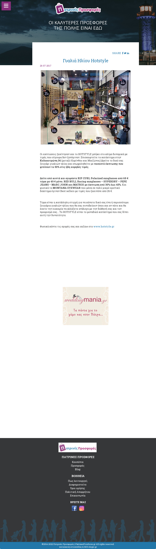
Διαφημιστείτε (78, 484)
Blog (77, 469)
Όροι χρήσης (77, 488)
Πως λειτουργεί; (77, 480)
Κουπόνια (77, 462)
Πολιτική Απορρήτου (77, 491)
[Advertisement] (85, 261)
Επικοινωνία (77, 495)
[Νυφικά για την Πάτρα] (85, 324)
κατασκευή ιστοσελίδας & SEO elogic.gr (78, 546)
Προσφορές (77, 465)
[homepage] (78, 13)
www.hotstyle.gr (103, 226)
